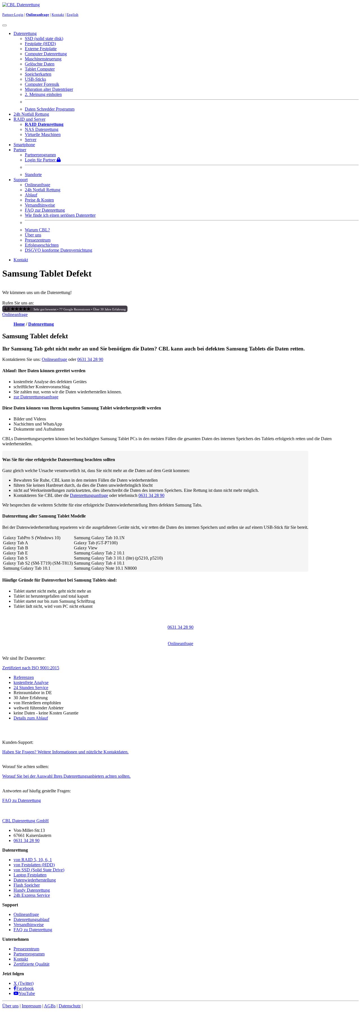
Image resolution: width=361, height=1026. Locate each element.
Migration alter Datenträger (49, 89)
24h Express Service (32, 895)
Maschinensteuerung (43, 58)
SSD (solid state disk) (44, 38)
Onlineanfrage (37, 14)
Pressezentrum (37, 240)
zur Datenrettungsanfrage (36, 396)
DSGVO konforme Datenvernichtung (58, 250)
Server (30, 139)
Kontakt (58, 14)
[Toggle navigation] (4, 25)
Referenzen (24, 677)
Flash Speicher (27, 885)
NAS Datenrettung (41, 129)
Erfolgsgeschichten (42, 245)
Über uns (33, 235)
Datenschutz (70, 1005)
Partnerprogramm (40, 154)
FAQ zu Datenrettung (21, 800)
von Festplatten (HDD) (34, 864)
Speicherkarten (38, 74)
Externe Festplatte (41, 48)
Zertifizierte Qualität (31, 964)
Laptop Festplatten (30, 874)
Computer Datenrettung (46, 53)
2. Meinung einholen (43, 94)
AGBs (50, 1005)
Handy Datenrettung (32, 890)
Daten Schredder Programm (49, 109)
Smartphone (24, 144)
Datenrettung (41, 324)
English (72, 14)
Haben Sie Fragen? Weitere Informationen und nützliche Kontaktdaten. (65, 751)
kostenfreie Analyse (31, 682)
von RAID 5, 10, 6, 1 (33, 859)
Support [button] (21, 179)
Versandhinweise (40, 205)
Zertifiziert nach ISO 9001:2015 (30, 667)
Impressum (31, 1005)
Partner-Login (12, 14)
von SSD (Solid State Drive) (39, 869)
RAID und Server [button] (29, 119)
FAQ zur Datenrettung (45, 210)
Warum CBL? (37, 229)
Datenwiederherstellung (35, 880)
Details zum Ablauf (31, 718)
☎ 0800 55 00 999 (52, 303)
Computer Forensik (42, 84)
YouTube (27, 993)
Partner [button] (20, 149)
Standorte (33, 174)
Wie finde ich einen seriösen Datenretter (60, 215)
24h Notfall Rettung (31, 114)
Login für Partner (41, 159)
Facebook (25, 988)
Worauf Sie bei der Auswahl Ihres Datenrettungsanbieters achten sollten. (66, 776)
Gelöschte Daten (39, 64)
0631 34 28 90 (90, 359)
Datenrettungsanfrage (89, 495)
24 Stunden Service (31, 687)
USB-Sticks (35, 79)
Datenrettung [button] (25, 33)
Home (19, 324)
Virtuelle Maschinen (43, 134)
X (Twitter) (24, 983)
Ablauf (31, 194)
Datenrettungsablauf (31, 919)
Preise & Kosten (39, 200)
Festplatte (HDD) (40, 43)
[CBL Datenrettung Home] (21, 4)
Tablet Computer (40, 69)
